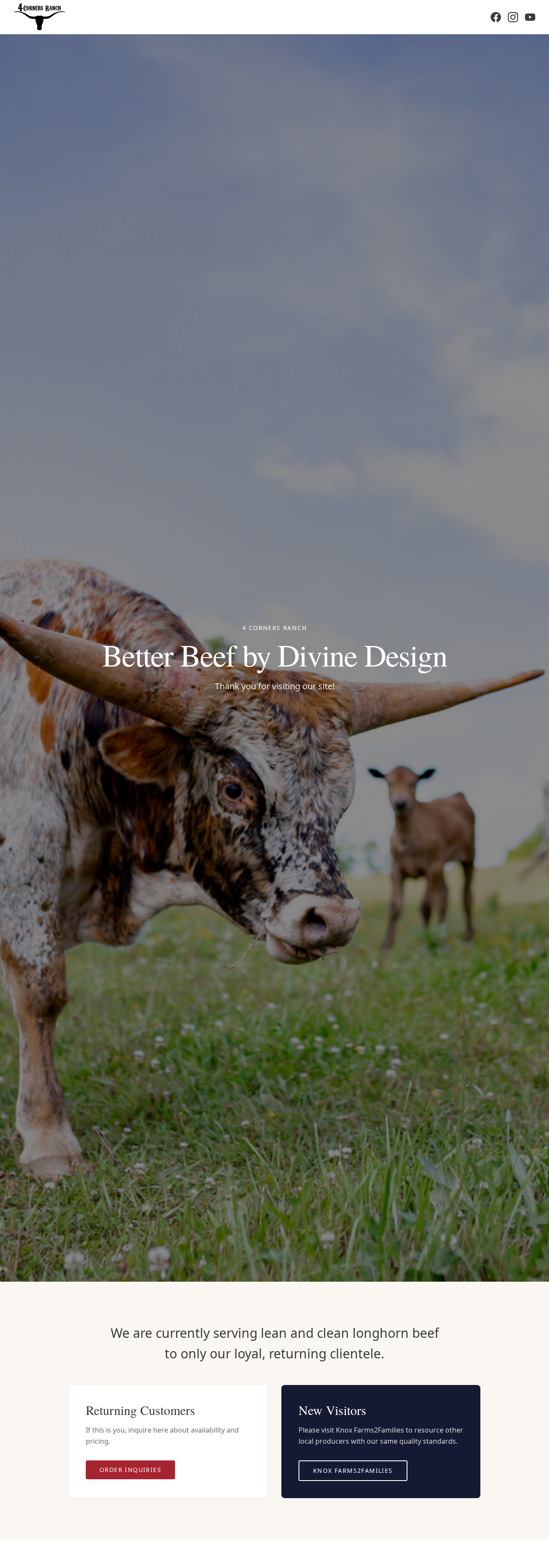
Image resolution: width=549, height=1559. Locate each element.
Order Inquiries (130, 1470)
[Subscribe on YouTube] (530, 17)
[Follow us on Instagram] (513, 17)
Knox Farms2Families (353, 1470)
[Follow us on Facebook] (496, 17)
